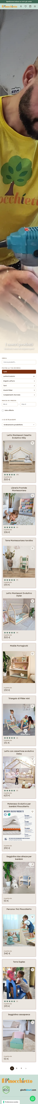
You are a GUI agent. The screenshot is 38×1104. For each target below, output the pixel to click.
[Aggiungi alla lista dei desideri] (32, 443)
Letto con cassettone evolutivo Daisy (19, 752)
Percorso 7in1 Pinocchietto (19, 909)
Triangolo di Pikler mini (19, 698)
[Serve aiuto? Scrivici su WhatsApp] (32, 1098)
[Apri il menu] (35, 6)
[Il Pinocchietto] (9, 6)
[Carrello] (30, 6)
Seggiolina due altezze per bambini (19, 857)
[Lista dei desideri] (25, 6)
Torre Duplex (19, 962)
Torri (19, 386)
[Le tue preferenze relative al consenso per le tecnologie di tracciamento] (11, 1102)
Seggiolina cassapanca (19, 1014)
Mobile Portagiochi (19, 646)
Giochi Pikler (19, 390)
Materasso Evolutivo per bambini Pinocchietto (19, 805)
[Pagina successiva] (26, 1068)
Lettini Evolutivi (19, 376)
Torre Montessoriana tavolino (19, 540)
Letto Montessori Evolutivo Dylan (19, 594)
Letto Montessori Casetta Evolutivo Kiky (19, 436)
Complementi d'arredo (19, 395)
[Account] (21, 6)
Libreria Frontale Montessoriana (19, 489)
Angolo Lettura (19, 381)
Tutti (5, 372)
